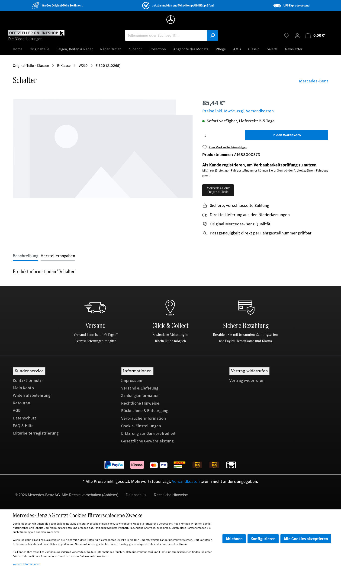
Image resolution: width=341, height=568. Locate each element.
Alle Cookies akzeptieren (305, 539)
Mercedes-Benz (313, 81)
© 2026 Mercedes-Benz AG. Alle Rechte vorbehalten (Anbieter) (66, 495)
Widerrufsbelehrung (31, 395)
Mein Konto (23, 388)
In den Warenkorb (287, 135)
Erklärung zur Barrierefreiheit (148, 433)
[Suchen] (212, 35)
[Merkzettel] (286, 35)
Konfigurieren (263, 539)
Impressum (131, 380)
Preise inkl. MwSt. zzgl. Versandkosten (238, 111)
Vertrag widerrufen (246, 380)
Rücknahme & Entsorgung (144, 410)
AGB (17, 410)
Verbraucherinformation (143, 418)
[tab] (25, 256)
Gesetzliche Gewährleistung (147, 441)
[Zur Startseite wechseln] (36, 35)
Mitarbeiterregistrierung (35, 433)
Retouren (21, 403)
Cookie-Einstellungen (141, 426)
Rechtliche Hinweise (140, 403)
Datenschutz (24, 418)
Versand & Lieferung (139, 388)
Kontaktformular (28, 380)
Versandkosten (186, 481)
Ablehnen (234, 539)
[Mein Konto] (297, 35)
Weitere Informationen (26, 564)
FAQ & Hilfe (23, 425)
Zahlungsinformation (140, 395)
